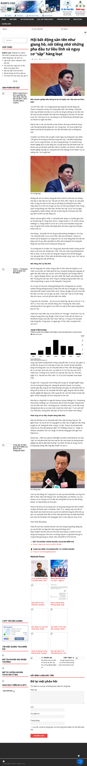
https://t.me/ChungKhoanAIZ (44, 552)
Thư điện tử (34, 714)
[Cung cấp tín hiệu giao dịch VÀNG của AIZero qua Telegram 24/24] (6, 614)
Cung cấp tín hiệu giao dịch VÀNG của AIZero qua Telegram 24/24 (20, 448)
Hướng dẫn (6, 24)
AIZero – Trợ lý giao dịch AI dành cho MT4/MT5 (20, 271)
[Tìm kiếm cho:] (15, 40)
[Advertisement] (43, 750)
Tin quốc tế (45, 59)
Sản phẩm (13, 19)
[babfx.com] (43, 16)
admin (35, 59)
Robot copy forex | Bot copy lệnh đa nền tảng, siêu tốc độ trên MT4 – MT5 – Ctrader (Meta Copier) (20, 98)
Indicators (77, 19)
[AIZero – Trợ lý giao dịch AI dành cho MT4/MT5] (6, 438)
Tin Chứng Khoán (27, 19)
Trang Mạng (34, 720)
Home (4, 19)
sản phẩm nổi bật (11, 87)
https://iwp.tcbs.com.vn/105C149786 (47, 544)
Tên (31, 707)
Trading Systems (63, 19)
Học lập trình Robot (45, 19)
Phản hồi (33, 690)
